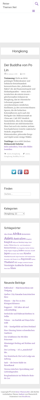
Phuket (15, 259)
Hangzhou (22, 248)
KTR (23, 74)
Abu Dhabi (8, 234)
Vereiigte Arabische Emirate (25, 262)
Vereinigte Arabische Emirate (18, 265)
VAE (15, 262)
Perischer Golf (23, 256)
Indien (21, 250)
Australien (19, 238)
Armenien (26, 234)
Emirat (7, 248)
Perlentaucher (31, 256)
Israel (33, 251)
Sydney (33, 259)
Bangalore (29, 239)
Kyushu (27, 253)
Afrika (17, 234)
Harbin (27, 248)
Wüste (13, 268)
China (11, 245)
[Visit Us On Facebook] (20, 174)
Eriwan (13, 248)
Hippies (10, 250)
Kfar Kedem (20, 253)
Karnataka (13, 253)
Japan (7, 253)
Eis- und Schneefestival (23, 245)
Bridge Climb (28, 242)
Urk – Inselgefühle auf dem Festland (20, 326)
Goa (18, 248)
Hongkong (16, 154)
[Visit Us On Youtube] (26, 174)
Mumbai (7, 256)
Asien (9, 154)
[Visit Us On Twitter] (14, 174)
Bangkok (8, 242)
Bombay (21, 242)
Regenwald (26, 259)
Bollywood (15, 242)
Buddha (16, 156)
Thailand (9, 262)
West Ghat (7, 268)
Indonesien (27, 250)
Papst (17, 256)
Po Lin (21, 156)
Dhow (15, 245)
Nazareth (12, 256)
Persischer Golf (8, 259)
